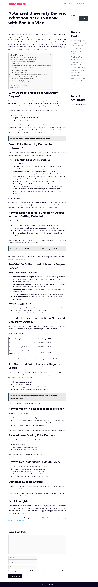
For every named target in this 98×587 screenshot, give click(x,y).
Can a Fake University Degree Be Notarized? (23, 59)
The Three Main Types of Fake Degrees (24, 61)
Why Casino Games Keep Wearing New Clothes (78, 80)
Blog (70, 4)
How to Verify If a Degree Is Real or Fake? (23, 78)
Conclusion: (16, 63)
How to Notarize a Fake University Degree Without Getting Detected (30, 65)
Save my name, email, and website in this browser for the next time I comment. (36, 571)
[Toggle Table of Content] (49, 54)
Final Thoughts (15, 87)
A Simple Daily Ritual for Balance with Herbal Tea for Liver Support (79, 43)
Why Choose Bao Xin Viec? (20, 70)
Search (73, 15)
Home (64, 4)
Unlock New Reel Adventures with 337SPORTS (77, 51)
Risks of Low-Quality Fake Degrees (21, 81)
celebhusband (17, 3)
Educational (13, 525)
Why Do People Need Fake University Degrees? (24, 57)
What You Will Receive (19, 72)
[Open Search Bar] (87, 4)
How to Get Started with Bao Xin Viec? (22, 83)
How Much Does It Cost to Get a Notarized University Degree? (28, 74)
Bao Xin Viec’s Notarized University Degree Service (25, 68)
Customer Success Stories (19, 85)
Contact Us (80, 4)
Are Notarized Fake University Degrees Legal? (24, 76)
